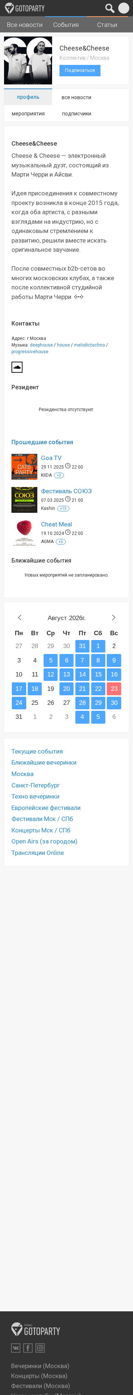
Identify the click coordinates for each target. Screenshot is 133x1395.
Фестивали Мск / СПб (42, 818)
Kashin (48, 508)
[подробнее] (78, 296)
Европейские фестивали (46, 807)
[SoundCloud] (17, 369)
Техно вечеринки (35, 796)
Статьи (107, 24)
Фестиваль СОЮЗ (66, 491)
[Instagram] (40, 1348)
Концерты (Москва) (39, 1376)
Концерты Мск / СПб (41, 830)
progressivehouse (29, 351)
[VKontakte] (15, 1348)
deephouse (41, 345)
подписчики (76, 113)
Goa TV (51, 458)
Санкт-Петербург (35, 785)
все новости (76, 97)
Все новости (24, 24)
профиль (28, 97)
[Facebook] (28, 1348)
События (66, 24)
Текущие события (37, 751)
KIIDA (46, 475)
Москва (22, 773)
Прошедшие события (42, 442)
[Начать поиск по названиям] (110, 8)
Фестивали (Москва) (40, 1385)
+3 (59, 475)
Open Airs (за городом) (44, 841)
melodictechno (89, 345)
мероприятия (28, 113)
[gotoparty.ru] (25, 8)
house (63, 345)
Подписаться (80, 70)
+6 (61, 542)
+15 (63, 509)
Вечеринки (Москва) (40, 1366)
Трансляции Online (37, 852)
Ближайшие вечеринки (43, 762)
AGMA (47, 541)
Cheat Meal (56, 524)
